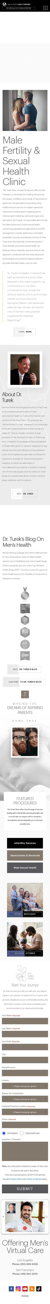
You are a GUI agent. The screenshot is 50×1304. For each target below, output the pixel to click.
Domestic (12, 1133)
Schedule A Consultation (18, 8)
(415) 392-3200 (29, 1274)
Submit (25, 1189)
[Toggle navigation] (45, 8)
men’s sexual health (27, 246)
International (32, 1133)
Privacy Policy (16, 1179)
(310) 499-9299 (29, 1264)
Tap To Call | (19, 4)
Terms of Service (34, 1179)
